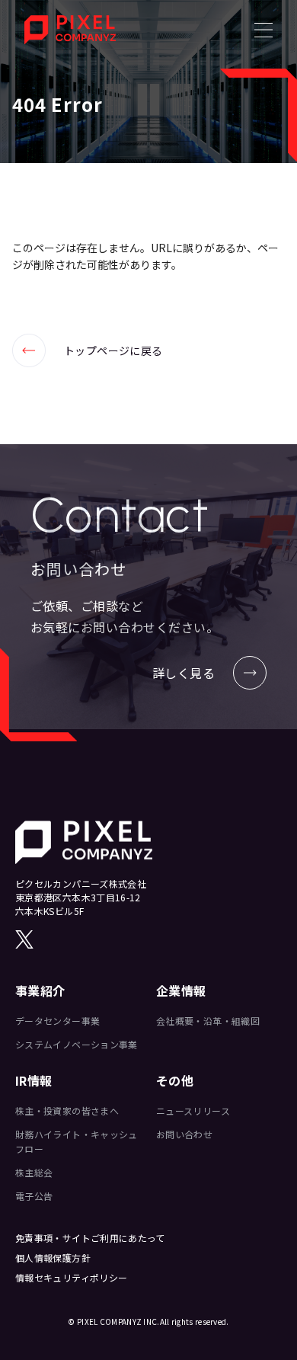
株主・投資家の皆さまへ (67, 1110)
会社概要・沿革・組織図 (208, 1020)
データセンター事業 (57, 1020)
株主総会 (34, 1172)
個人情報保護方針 (53, 1257)
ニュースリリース (193, 1110)
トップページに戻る (87, 350)
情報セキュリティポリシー (71, 1277)
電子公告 (34, 1195)
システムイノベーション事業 (76, 1044)
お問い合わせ (184, 1134)
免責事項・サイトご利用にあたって (90, 1237)
